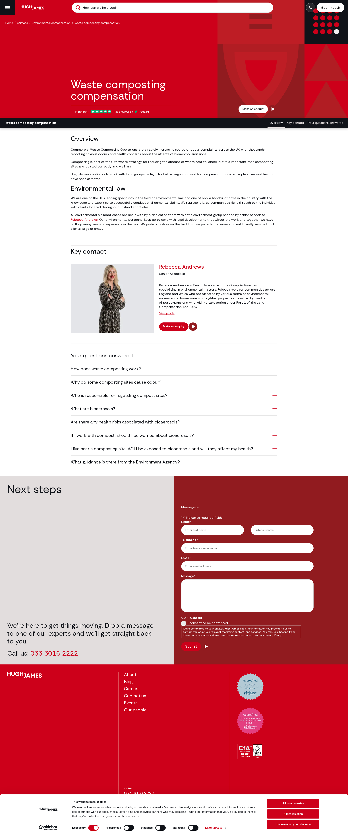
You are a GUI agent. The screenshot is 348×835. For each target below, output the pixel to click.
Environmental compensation (51, 23)
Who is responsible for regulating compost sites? (119, 395)
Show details (213, 827)
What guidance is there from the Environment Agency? (125, 462)
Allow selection (293, 813)
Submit (78, 8)
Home (9, 23)
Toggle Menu (7, 7)
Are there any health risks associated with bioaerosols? (125, 422)
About (130, 674)
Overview (276, 123)
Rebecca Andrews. (84, 219)
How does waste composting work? (106, 369)
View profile (167, 313)
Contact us (135, 695)
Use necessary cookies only (293, 824)
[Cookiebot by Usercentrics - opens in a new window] (48, 828)
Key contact (295, 123)
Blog (128, 681)
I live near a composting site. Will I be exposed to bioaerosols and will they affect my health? (162, 449)
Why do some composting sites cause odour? (116, 382)
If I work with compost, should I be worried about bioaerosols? (132, 435)
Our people (135, 710)
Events (130, 703)
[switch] (129, 828)
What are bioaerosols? (93, 409)
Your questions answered (325, 123)
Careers (132, 688)
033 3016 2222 (54, 653)
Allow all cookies (293, 803)
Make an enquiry (253, 109)
